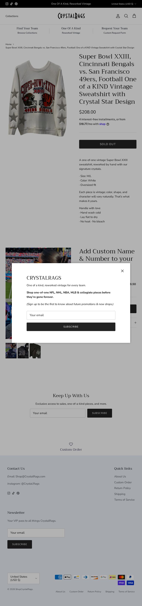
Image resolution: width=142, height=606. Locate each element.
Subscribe (70, 326)
